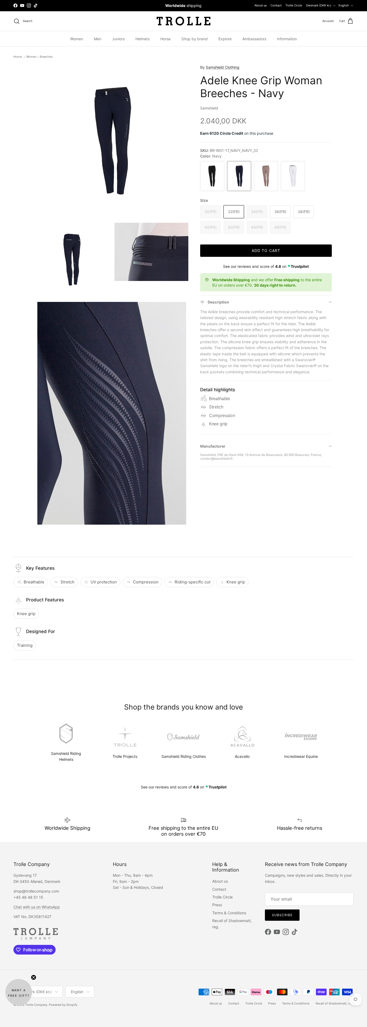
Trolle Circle (293, 5)
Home (18, 57)
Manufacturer (212, 446)
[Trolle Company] (183, 21)
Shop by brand (194, 38)
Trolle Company (36, 1005)
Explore (225, 38)
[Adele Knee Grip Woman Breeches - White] (293, 176)
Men (97, 38)
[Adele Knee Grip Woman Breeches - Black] (212, 176)
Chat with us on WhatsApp (36, 907)
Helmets (142, 38)
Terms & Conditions (229, 913)
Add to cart (266, 250)
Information (287, 38)
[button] (18, 992)
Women (76, 38)
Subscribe (282, 915)
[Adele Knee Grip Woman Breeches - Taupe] (266, 176)
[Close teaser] (33, 977)
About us (260, 5)
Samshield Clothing (222, 67)
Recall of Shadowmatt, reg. (335, 1003)
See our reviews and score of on (266, 266)
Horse (165, 38)
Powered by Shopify (63, 1005)
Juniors (118, 38)
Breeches (46, 57)
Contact (276, 5)
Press (217, 904)
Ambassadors (254, 38)
